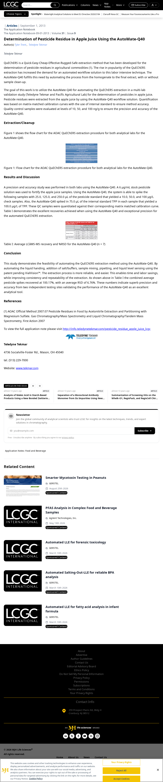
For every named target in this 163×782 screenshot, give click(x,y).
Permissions (81, 681)
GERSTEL (53, 483)
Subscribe (143, 430)
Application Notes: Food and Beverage (25, 450)
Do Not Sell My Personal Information (81, 674)
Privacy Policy (81, 678)
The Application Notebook (19, 29)
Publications (68, 5)
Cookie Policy (36, 778)
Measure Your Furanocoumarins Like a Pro (140, 14)
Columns (85, 5)
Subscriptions (81, 685)
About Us (73, 757)
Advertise (81, 655)
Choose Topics (14, 13)
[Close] (157, 769)
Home (59, 757)
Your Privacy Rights (81, 693)
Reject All (121, 770)
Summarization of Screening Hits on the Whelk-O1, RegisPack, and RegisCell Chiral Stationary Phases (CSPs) (135, 397)
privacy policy (68, 437)
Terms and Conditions (81, 689)
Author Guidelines (81, 658)
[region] (81, 770)
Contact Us (81, 662)
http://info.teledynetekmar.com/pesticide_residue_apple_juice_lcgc (106, 329)
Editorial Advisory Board (81, 666)
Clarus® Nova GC (111, 14)
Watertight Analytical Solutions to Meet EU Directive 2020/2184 (72, 14)
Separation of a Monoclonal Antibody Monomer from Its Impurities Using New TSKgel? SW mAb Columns (80, 397)
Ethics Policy (81, 670)
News (96, 5)
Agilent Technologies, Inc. (63, 518)
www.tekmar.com (27, 368)
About (81, 651)
